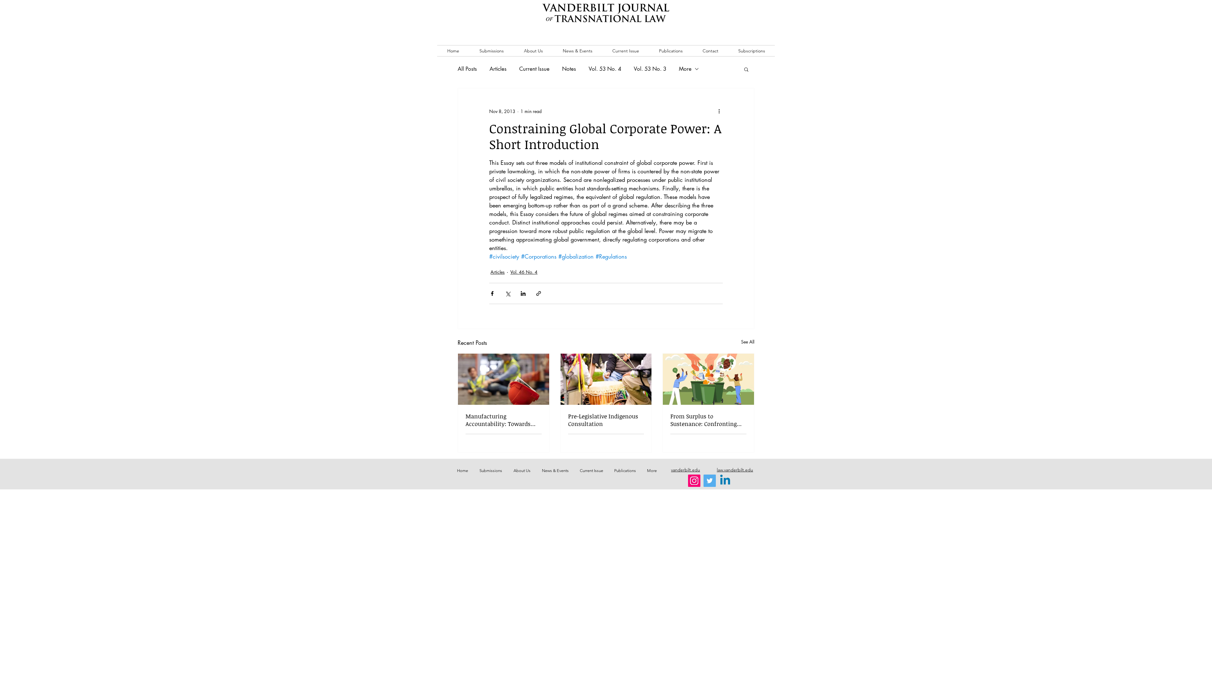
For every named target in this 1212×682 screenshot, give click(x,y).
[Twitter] (710, 481)
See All (747, 342)
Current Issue (534, 68)
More (685, 68)
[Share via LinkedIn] (523, 293)
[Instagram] (694, 481)
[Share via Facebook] (492, 293)
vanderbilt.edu (685, 470)
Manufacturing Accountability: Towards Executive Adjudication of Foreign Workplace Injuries (502, 420)
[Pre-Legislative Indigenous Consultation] (606, 379)
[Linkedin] (725, 481)
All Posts (467, 68)
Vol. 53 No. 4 (605, 68)
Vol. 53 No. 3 (650, 68)
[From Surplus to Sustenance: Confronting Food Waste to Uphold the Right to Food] (708, 379)
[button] (746, 69)
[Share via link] (539, 293)
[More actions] (719, 111)
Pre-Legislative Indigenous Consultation (603, 420)
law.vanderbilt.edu (735, 470)
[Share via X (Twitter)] (508, 293)
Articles (498, 68)
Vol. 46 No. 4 (524, 272)
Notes (569, 68)
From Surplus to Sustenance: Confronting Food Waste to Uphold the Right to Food (704, 420)
